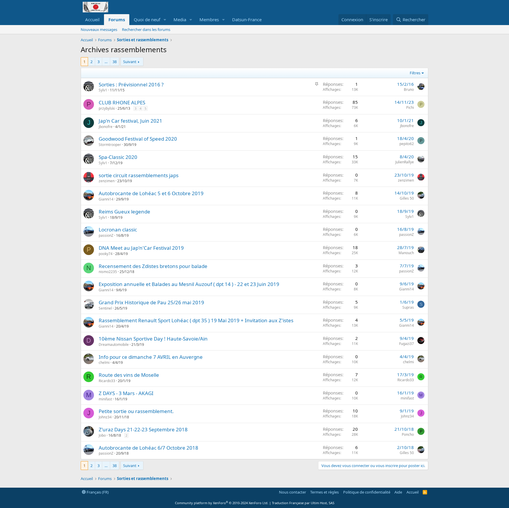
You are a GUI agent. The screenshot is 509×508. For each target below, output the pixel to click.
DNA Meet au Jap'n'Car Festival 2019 (141, 247)
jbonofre (106, 126)
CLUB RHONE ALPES (122, 102)
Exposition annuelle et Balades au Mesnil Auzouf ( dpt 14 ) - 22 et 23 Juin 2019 (189, 284)
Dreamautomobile (114, 344)
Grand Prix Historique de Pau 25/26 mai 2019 (151, 302)
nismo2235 (108, 271)
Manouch (406, 252)
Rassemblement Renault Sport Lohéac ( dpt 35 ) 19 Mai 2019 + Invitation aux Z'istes (196, 320)
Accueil (92, 19)
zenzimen (107, 180)
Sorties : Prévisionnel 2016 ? (131, 84)
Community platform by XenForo (221, 503)
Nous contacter (292, 492)
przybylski (107, 108)
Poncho (408, 434)
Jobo (102, 435)
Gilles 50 (407, 198)
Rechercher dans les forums (146, 29)
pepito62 (406, 143)
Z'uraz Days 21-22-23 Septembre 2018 (143, 429)
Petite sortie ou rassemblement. (136, 411)
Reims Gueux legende (124, 211)
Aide (398, 492)
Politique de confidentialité (366, 492)
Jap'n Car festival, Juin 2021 (130, 120)
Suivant (129, 61)
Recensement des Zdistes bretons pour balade (153, 266)
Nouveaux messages (99, 29)
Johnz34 (105, 417)
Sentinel (105, 308)
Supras (408, 307)
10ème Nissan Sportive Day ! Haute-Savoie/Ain (153, 338)
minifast (105, 399)
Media (179, 19)
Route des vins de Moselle (129, 374)
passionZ (106, 235)
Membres (209, 19)
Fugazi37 (406, 343)
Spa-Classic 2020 (118, 157)
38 (115, 61)
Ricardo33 (107, 380)
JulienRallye (404, 162)
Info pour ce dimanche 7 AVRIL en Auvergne (151, 357)
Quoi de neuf (147, 19)
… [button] (106, 61)
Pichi (410, 107)
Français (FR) (97, 492)
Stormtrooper (110, 144)
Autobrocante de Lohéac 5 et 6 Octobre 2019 (151, 193)
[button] (165, 19)
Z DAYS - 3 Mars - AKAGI (126, 393)
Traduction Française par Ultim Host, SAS (303, 503)
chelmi (104, 362)
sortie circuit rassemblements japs (139, 175)
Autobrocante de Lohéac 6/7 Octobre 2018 (148, 447)
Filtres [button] (415, 72)
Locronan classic (118, 229)
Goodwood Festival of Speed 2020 (138, 138)
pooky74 (106, 253)
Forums (116, 19)
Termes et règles (324, 492)
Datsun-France (247, 19)
